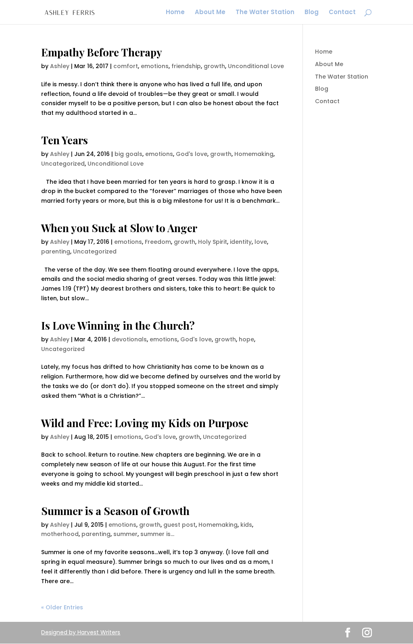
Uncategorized (63, 164)
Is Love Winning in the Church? (118, 325)
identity (241, 242)
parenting (55, 251)
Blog (312, 12)
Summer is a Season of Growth (115, 511)
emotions (155, 66)
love (260, 242)
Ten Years (64, 140)
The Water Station (265, 12)
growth (214, 66)
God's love (191, 154)
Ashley (59, 66)
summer (125, 534)
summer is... (157, 534)
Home (175, 12)
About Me (210, 12)
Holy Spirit (212, 242)
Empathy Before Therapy (101, 52)
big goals (128, 154)
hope (246, 339)
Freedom (158, 242)
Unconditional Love (256, 66)
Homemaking (253, 154)
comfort (125, 66)
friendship (186, 66)
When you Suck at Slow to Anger (119, 228)
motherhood (60, 534)
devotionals (129, 339)
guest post (179, 525)
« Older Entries (62, 607)
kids (246, 525)
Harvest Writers (98, 632)
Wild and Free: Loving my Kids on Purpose (144, 423)
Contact (342, 12)
